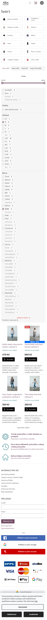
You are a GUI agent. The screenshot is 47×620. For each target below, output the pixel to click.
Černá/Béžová (11, 274)
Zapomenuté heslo (7, 528)
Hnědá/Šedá (10, 277)
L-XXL (8, 154)
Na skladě (10, 90)
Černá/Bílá (10, 270)
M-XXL (8, 164)
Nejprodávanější (35, 68)
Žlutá (8, 219)
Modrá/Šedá (10, 283)
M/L (7, 145)
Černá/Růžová (11, 312)
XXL (7, 135)
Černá (8, 176)
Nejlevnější (15, 68)
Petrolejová (10, 251)
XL (7, 132)
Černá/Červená (11, 286)
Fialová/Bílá (10, 264)
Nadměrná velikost (12, 100)
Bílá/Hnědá (10, 293)
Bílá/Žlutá (9, 299)
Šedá (8, 209)
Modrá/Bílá (10, 267)
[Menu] (42, 3)
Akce (8, 93)
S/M (8, 138)
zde (36, 601)
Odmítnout (11, 614)
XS (7, 119)
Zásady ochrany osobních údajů (12, 477)
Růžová (9, 206)
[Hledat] (30, 3)
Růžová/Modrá (11, 309)
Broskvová (10, 241)
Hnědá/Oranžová (12, 280)
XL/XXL (8, 158)
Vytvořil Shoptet (25, 592)
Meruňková (10, 225)
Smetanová (10, 228)
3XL (7, 167)
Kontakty (4, 486)
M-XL (8, 151)
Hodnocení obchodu (8, 489)
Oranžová (10, 202)
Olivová (9, 244)
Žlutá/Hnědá (10, 303)
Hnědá (8, 189)
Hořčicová (10, 222)
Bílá (7, 193)
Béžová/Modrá (11, 254)
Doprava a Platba (7, 480)
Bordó (8, 248)
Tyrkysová (10, 231)
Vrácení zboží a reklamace (10, 483)
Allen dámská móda (13, 109)
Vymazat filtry (22, 318)
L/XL (8, 148)
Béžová (9, 180)
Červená (9, 212)
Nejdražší (25, 68)
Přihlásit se (8, 521)
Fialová (9, 186)
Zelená (9, 199)
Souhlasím (33, 614)
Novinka (9, 96)
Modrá (8, 183)
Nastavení (22, 607)
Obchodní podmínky (8, 474)
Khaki (8, 215)
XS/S (8, 161)
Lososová (10, 238)
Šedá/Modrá (10, 306)
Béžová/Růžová (12, 296)
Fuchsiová (10, 235)
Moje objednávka (7, 492)
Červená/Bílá (11, 290)
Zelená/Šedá (11, 257)
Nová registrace (6, 526)
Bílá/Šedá (9, 261)
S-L (7, 141)
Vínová (8, 196)
